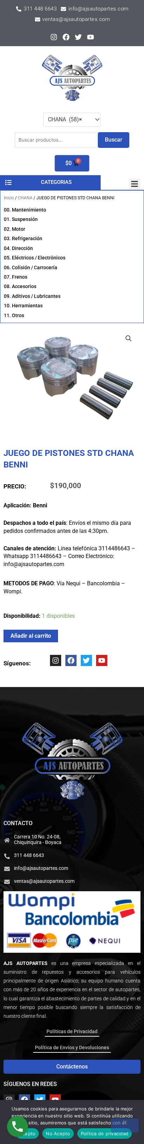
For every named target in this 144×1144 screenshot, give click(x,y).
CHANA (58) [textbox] (65, 119)
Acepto (27, 1133)
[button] (135, 184)
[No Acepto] (125, 1125)
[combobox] (72, 120)
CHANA (25, 197)
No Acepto (58, 1133)
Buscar (113, 139)
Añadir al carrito (30, 635)
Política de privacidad (105, 1133)
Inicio (9, 197)
